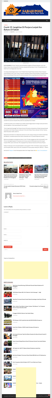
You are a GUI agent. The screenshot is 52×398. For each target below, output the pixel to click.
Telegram (11, 150)
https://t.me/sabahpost (42, 150)
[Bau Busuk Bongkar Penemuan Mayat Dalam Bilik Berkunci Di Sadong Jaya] (8, 355)
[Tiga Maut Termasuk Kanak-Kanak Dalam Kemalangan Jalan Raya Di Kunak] (41, 169)
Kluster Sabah (25, 157)
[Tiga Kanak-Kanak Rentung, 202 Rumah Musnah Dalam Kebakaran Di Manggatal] (11, 169)
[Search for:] (26, 249)
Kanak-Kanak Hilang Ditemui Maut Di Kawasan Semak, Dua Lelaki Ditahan (29, 341)
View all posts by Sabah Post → (19, 196)
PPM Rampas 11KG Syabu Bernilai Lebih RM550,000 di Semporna (27, 320)
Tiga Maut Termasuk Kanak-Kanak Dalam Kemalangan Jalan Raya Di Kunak (41, 176)
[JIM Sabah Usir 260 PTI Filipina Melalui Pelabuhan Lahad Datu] (8, 348)
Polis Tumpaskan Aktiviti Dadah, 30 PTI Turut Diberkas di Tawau (27, 362)
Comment (6, 212)
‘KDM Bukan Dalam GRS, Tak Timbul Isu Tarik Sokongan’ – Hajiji (25, 176)
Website (6, 240)
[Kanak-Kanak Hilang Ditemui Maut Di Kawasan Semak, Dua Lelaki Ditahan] (8, 341)
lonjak (29, 157)
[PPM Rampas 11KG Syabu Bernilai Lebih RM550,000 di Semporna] (8, 320)
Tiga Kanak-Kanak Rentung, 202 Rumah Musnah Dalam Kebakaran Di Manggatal (10, 176)
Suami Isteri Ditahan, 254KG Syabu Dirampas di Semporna (26, 327)
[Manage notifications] (49, 395)
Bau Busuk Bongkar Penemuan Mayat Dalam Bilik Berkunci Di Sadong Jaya (29, 355)
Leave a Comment (19, 31)
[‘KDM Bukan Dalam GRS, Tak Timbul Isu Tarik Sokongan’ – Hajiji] (26, 169)
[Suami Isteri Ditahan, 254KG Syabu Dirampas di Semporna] (8, 327)
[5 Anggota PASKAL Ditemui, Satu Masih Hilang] (8, 313)
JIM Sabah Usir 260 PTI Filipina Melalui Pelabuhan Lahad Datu (26, 348)
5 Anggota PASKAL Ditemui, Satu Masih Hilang (23, 313)
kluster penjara (17, 157)
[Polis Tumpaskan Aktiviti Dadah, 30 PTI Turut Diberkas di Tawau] (8, 362)
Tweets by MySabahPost (9, 258)
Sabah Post (13, 31)
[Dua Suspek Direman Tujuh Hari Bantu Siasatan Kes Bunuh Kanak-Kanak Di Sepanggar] (8, 334)
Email (5, 234)
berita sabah (10, 157)
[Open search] (47, 20)
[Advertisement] (26, 270)
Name (5, 228)
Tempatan (6, 25)
